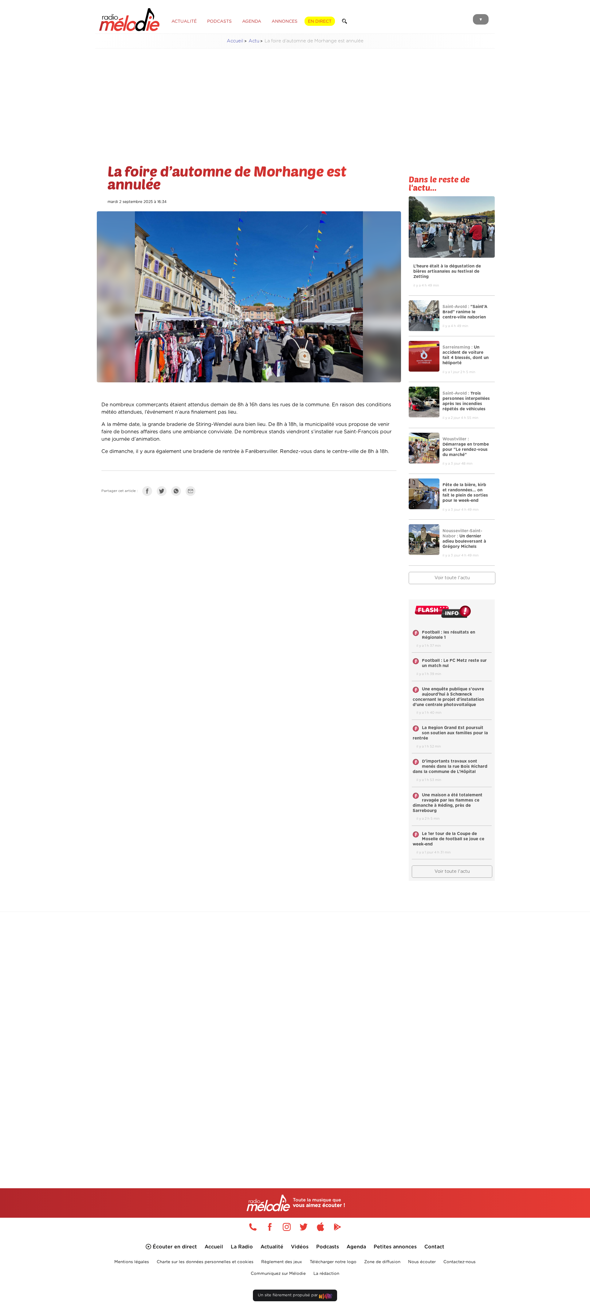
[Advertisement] (295, 96)
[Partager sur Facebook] (148, 492)
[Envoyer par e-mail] (192, 492)
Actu (254, 41)
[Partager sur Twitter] (163, 492)
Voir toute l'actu (452, 578)
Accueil (235, 41)
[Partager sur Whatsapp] (177, 492)
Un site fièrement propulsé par (288, 1295)
